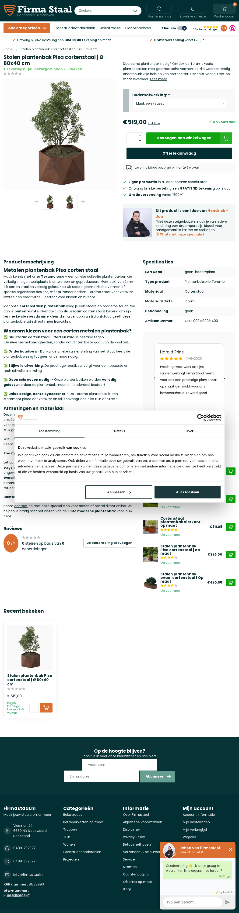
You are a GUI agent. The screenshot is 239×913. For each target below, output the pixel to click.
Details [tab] (119, 431)
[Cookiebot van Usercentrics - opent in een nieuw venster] (200, 417)
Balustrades (110, 28)
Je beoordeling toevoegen (109, 543)
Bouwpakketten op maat (83, 822)
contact (21, 506)
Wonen (69, 844)
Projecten (71, 859)
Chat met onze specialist (182, 234)
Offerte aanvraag (179, 153)
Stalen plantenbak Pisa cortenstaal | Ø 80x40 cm (59, 49)
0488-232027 (24, 848)
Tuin (66, 837)
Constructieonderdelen (74, 28)
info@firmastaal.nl (28, 874)
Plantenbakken (138, 28)
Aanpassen (116, 492)
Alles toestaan (187, 492)
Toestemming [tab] (49, 431)
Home (8, 49)
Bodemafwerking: (150, 95)
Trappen (70, 829)
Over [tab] (189, 431)
